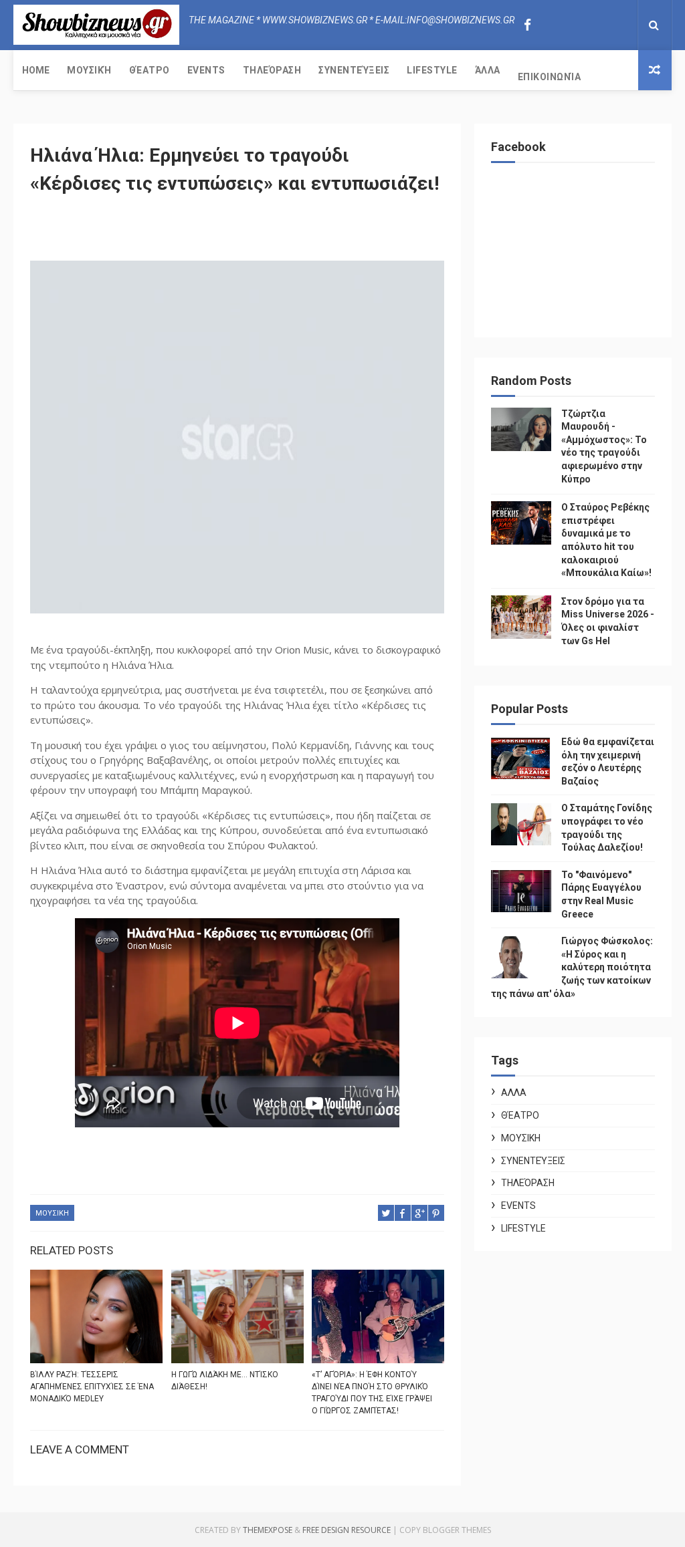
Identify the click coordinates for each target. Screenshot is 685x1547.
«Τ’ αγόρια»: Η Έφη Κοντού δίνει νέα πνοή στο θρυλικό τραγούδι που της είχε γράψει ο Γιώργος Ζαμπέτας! (372, 1392)
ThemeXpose (267, 1530)
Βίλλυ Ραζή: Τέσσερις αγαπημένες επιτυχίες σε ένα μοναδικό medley (92, 1386)
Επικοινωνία (549, 77)
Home (36, 70)
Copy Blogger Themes (445, 1530)
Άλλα (487, 70)
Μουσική (89, 70)
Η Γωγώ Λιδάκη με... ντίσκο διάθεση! (224, 1380)
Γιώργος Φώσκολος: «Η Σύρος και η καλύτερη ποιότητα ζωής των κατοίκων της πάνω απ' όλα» (572, 967)
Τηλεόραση (272, 70)
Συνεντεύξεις (353, 70)
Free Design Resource (346, 1530)
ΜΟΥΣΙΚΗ (52, 1213)
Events (206, 70)
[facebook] (527, 25)
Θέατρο (149, 70)
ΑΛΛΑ (513, 1092)
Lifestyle (432, 70)
